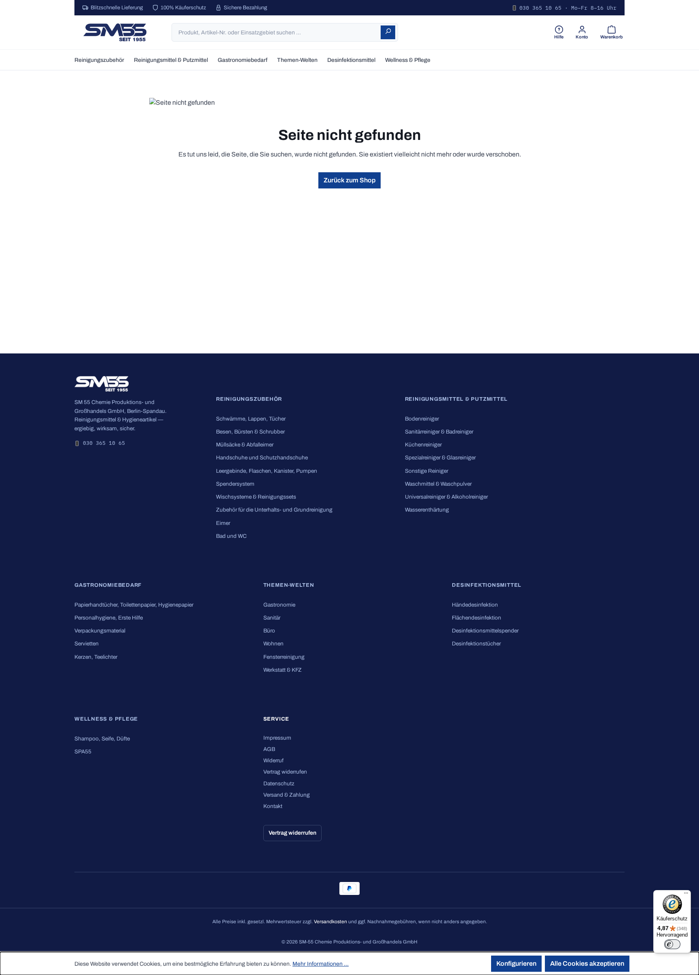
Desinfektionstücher (476, 644)
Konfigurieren (516, 963)
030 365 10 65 (104, 443)
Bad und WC (231, 536)
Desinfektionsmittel (486, 585)
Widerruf (273, 760)
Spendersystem (235, 484)
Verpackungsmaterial (99, 631)
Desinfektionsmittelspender (485, 631)
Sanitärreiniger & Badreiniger (439, 432)
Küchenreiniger (423, 445)
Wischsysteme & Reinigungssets (256, 497)
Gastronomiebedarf (108, 585)
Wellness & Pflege (106, 719)
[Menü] (686, 895)
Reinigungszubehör (249, 399)
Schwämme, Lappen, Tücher (251, 419)
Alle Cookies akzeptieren (587, 963)
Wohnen (273, 644)
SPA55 (82, 752)
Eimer (223, 523)
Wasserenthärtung (427, 510)
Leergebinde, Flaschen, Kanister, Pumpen (266, 471)
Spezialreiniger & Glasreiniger (440, 458)
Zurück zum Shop (349, 180)
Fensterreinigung (284, 657)
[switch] (672, 944)
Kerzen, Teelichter (95, 657)
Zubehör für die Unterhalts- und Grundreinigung (274, 510)
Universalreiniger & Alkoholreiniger (446, 497)
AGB (269, 749)
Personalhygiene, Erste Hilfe (108, 618)
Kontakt (272, 806)
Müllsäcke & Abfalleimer (244, 445)
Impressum (277, 738)
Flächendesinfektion (476, 618)
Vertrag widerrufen (285, 772)
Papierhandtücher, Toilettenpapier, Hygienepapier (133, 605)
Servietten (86, 644)
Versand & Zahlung (286, 795)
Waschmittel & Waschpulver (438, 484)
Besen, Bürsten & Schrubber (250, 432)
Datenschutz (278, 783)
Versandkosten (330, 921)
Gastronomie (279, 605)
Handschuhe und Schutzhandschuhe (262, 458)
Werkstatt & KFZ (282, 670)
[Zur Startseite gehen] (114, 32)
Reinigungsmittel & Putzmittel (456, 399)
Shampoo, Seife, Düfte (102, 739)
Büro (269, 631)
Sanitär (271, 618)
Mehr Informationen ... (320, 964)
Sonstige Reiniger (426, 471)
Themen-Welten (288, 585)
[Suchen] (388, 32)
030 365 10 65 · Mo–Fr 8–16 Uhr (567, 8)
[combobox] (276, 32)
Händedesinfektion (475, 605)
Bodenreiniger (422, 419)
